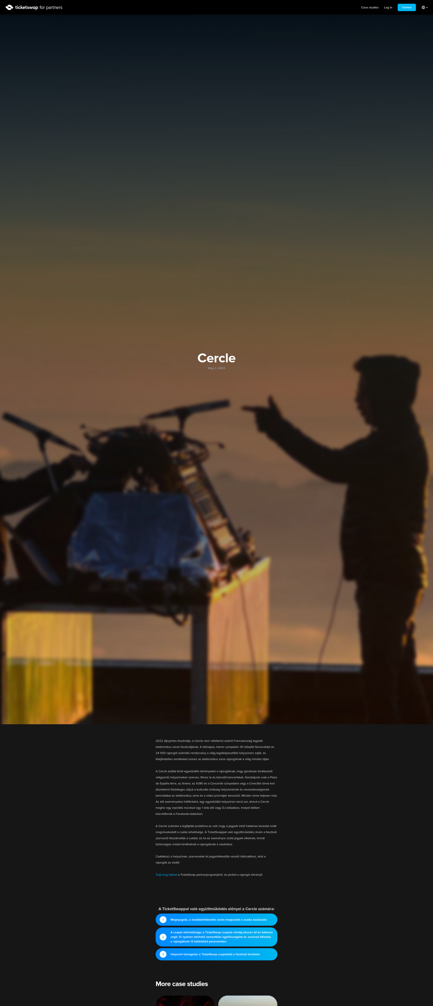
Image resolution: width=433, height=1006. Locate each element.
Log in (388, 7)
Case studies (370, 7)
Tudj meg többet (166, 875)
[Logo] (33, 7)
